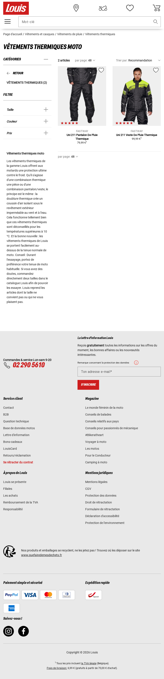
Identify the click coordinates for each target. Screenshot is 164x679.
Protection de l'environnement (104, 523)
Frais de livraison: (57, 668)
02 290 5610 (28, 365)
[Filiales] (76, 8)
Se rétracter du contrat (18, 462)
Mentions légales (96, 482)
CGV (88, 488)
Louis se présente (14, 482)
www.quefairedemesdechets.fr (41, 555)
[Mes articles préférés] (130, 8)
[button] (155, 22)
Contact (8, 407)
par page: (81, 60)
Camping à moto (96, 462)
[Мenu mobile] (7, 21)
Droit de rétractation (98, 502)
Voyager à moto (95, 441)
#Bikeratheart (94, 435)
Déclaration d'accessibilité (102, 516)
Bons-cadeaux (12, 441)
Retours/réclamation (17, 455)
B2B (6, 414)
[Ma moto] (103, 8)
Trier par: (121, 60)
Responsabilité (13, 509)
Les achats (10, 495)
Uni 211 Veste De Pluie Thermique (136, 135)
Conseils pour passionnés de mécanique (111, 428)
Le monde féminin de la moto (104, 407)
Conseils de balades (98, 414)
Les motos (92, 448)
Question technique (16, 421)
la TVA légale (88, 663)
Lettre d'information (16, 435)
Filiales (7, 488)
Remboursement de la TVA (20, 502)
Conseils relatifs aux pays (102, 421)
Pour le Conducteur (98, 455)
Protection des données (100, 495)
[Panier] (156, 8)
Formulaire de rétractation (102, 509)
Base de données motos (19, 428)
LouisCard (10, 448)
